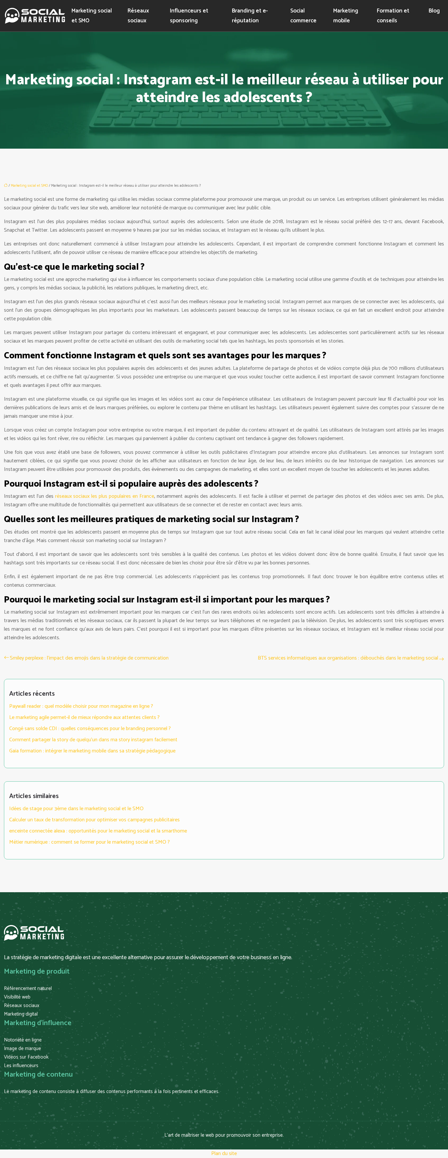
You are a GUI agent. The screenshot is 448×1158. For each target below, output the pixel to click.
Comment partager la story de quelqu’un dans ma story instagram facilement (93, 739)
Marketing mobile (345, 15)
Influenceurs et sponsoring (189, 15)
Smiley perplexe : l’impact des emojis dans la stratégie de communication (89, 658)
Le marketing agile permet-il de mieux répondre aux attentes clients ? (84, 717)
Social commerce (303, 15)
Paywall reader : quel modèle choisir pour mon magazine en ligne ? (81, 706)
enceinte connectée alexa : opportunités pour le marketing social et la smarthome (98, 831)
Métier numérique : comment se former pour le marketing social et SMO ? (89, 842)
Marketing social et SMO (91, 15)
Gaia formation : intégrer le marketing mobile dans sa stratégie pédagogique (92, 751)
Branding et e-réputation (250, 15)
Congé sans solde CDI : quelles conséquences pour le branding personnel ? (90, 728)
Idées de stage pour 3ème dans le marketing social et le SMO (76, 808)
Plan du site (224, 1153)
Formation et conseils (393, 15)
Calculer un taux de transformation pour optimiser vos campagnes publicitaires (94, 819)
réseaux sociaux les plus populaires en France (104, 496)
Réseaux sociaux (138, 15)
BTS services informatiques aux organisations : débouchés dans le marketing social (348, 658)
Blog (434, 10)
